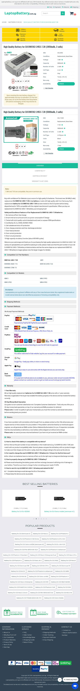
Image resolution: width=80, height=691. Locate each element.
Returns (66, 7)
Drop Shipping (48, 640)
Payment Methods (49, 637)
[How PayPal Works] (40, 671)
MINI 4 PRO (43, 282)
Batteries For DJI (15, 22)
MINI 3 (6, 278)
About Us (7, 632)
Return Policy (27, 642)
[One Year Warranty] (40, 612)
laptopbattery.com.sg (39, 675)
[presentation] (40, 165)
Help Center (27, 635)
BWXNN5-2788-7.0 (10, 268)
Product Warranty (10, 640)
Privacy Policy (8, 642)
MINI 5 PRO (8, 282)
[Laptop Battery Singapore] (20, 15)
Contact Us (66, 630)
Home (4, 22)
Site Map (7, 647)
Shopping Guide (28, 640)
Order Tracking (48, 635)
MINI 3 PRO (43, 278)
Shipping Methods (49, 632)
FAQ (50, 7)
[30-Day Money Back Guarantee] (13, 612)
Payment (58, 7)
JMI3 (41, 260)
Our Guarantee (9, 637)
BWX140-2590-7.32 (46, 264)
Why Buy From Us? (10, 635)
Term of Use (8, 644)
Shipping (75, 7)
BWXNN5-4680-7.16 (11, 264)
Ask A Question (49, 88)
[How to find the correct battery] (66, 612)
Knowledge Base (29, 637)
